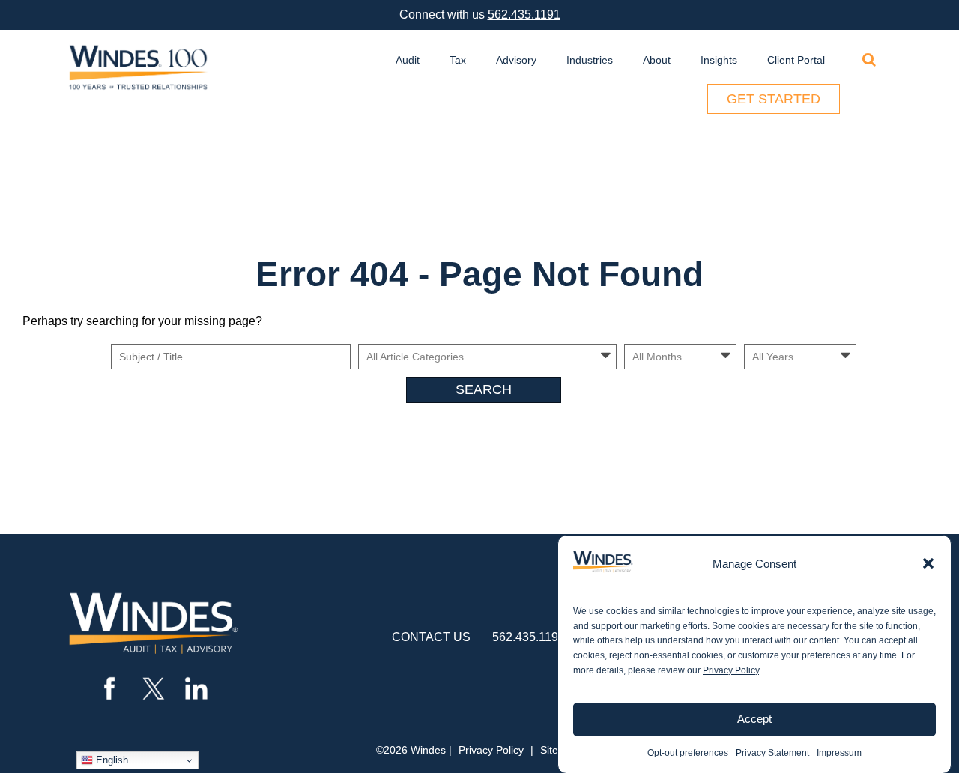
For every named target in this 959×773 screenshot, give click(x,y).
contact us (431, 637)
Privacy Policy (731, 670)
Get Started (773, 98)
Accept (754, 718)
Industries (589, 60)
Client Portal (796, 60)
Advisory (516, 60)
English (110, 760)
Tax (458, 60)
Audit (408, 60)
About (657, 60)
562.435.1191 (524, 14)
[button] (928, 563)
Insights (719, 60)
